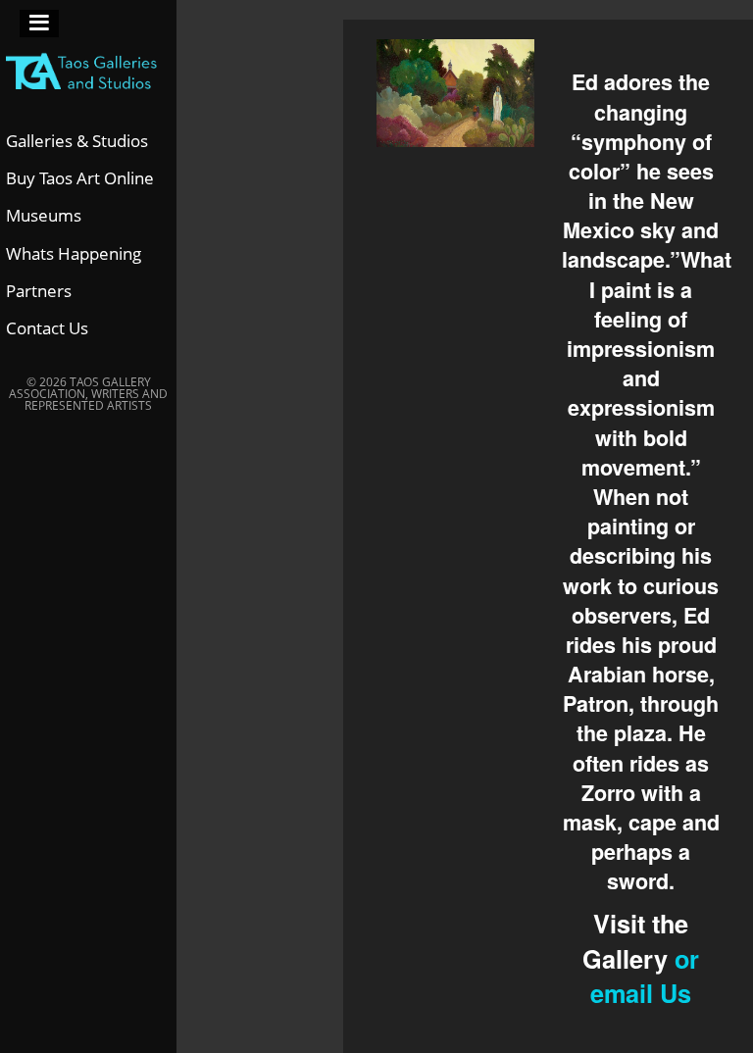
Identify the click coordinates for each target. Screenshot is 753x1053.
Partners (39, 290)
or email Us (644, 976)
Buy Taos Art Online (80, 178)
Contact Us (47, 328)
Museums (43, 215)
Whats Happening (73, 253)
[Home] (88, 64)
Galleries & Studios (77, 140)
